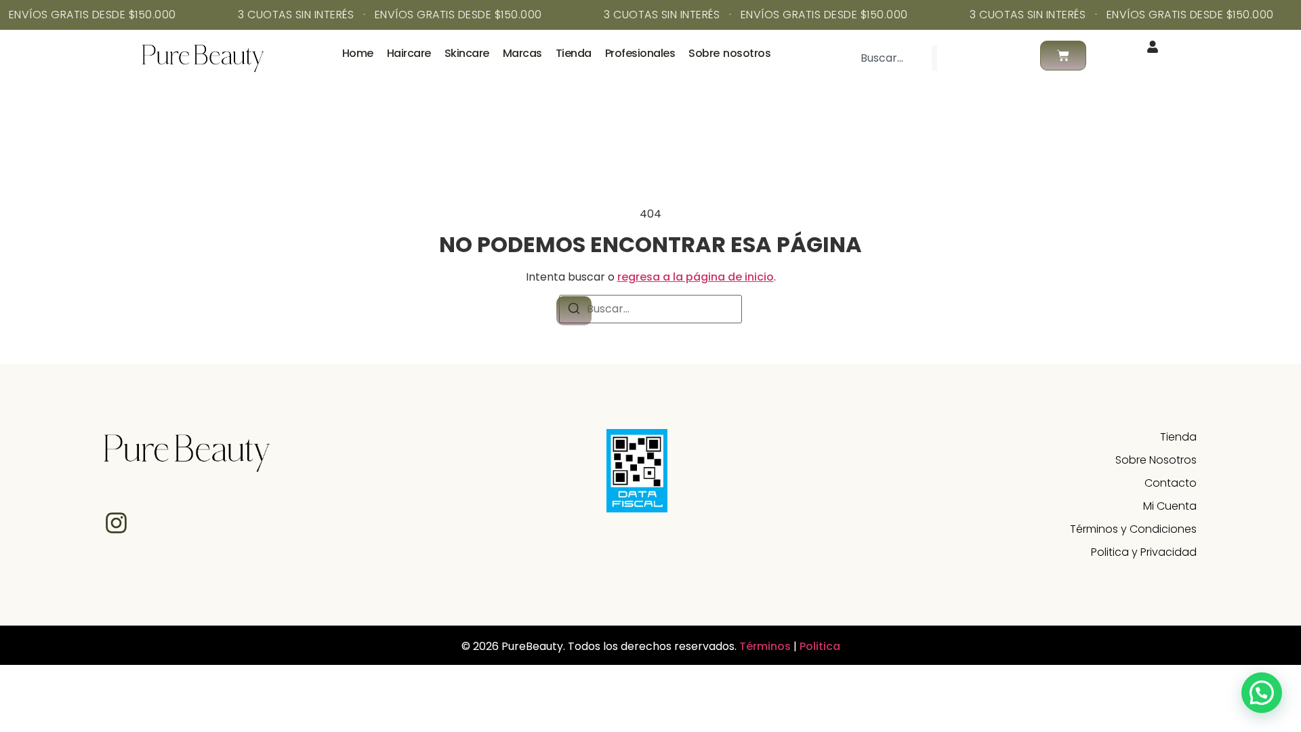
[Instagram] (116, 523)
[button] (1261, 692)
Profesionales (640, 53)
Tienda (574, 53)
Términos (766, 646)
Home (357, 53)
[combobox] (890, 57)
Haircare (409, 53)
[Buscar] (958, 57)
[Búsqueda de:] (650, 309)
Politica (820, 646)
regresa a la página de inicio (695, 277)
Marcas (522, 53)
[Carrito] (1063, 55)
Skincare (467, 53)
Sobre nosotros (729, 53)
